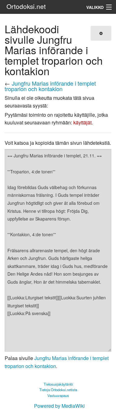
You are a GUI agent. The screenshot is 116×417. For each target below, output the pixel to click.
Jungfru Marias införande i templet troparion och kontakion (50, 86)
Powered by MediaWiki (59, 405)
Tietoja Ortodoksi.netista (58, 389)
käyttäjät (82, 122)
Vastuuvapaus (58, 395)
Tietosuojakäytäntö (58, 384)
